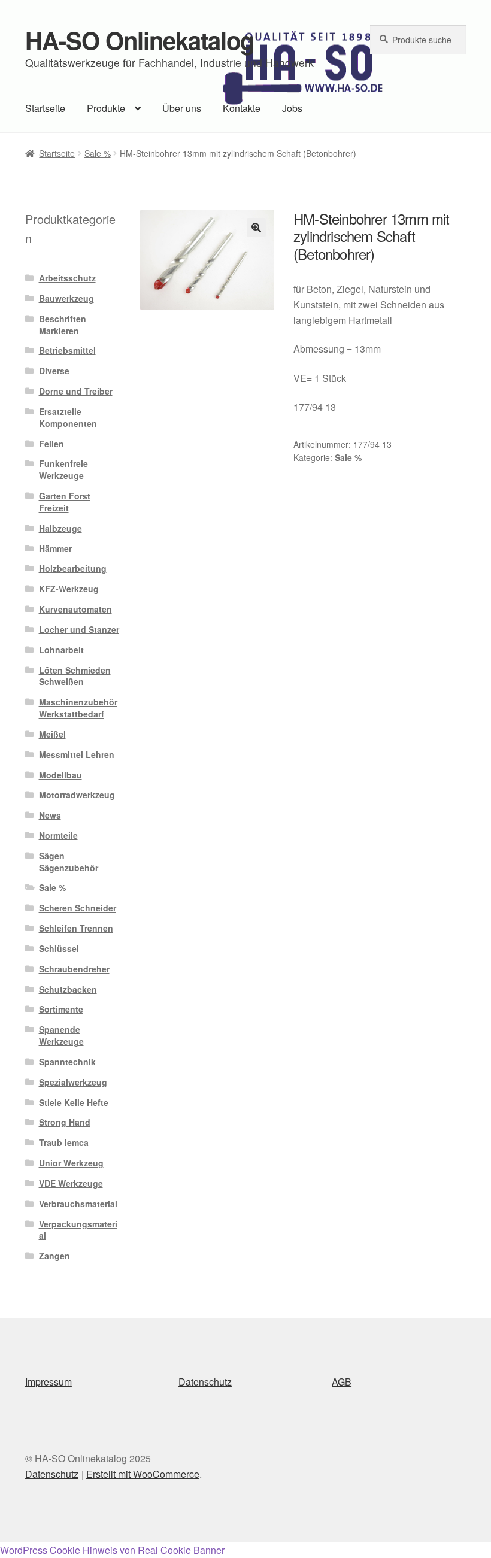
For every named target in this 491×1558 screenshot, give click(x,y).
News (50, 815)
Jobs (292, 108)
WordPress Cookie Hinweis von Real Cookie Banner (112, 1550)
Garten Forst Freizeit (64, 502)
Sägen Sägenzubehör (68, 862)
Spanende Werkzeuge (61, 1035)
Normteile (58, 835)
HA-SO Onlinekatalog (139, 40)
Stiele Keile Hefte (73, 1102)
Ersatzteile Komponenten (68, 417)
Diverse (54, 371)
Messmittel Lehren (76, 754)
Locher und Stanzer (79, 629)
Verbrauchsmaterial (78, 1204)
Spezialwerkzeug (73, 1082)
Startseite (45, 108)
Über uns (181, 108)
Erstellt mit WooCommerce (142, 1474)
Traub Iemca (64, 1142)
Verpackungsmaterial (78, 1230)
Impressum (48, 1382)
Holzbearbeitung (73, 568)
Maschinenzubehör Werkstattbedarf (78, 708)
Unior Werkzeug (71, 1163)
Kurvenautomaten (75, 609)
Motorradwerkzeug (77, 795)
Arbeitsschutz (67, 278)
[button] (256, 227)
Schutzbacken (68, 989)
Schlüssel (59, 948)
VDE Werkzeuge (71, 1183)
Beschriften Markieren (62, 325)
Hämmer (55, 548)
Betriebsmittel (67, 350)
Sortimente (61, 1009)
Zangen (54, 1256)
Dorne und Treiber (76, 391)
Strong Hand (64, 1122)
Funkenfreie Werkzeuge (63, 469)
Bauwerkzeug (66, 298)
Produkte (106, 108)
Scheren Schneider (77, 908)
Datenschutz (205, 1382)
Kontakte (241, 108)
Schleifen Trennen (76, 928)
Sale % (97, 153)
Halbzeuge (60, 528)
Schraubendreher (74, 969)
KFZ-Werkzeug (69, 589)
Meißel (52, 734)
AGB (341, 1382)
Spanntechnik (67, 1062)
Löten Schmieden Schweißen (75, 676)
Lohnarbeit (61, 650)
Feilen (51, 444)
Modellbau (60, 775)
